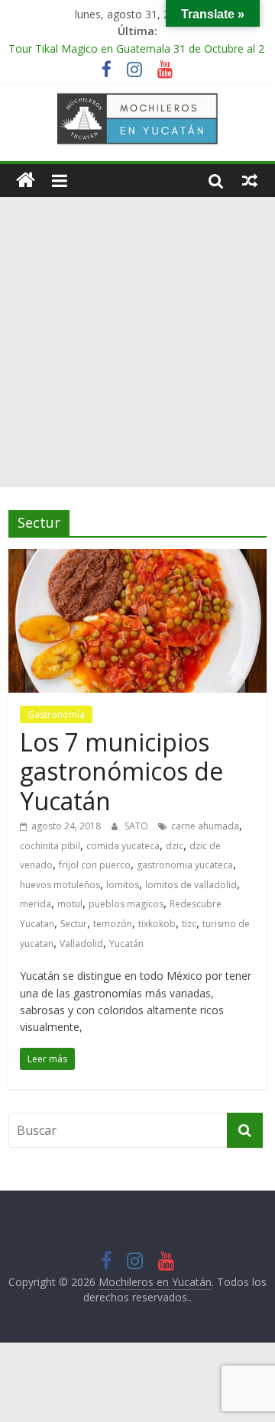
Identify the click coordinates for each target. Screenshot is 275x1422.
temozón (112, 923)
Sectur (73, 923)
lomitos (122, 884)
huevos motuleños (60, 884)
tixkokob (157, 923)
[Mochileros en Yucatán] (25, 180)
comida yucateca (123, 845)
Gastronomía (56, 714)
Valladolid (81, 943)
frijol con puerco (95, 864)
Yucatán (126, 943)
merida (35, 903)
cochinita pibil (50, 845)
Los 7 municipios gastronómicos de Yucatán (121, 771)
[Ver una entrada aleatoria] (250, 180)
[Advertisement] (137, 342)
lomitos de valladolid (191, 884)
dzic (174, 845)
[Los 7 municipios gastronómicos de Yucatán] (137, 558)
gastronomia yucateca (185, 864)
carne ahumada (205, 825)
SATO (137, 825)
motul (69, 903)
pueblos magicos (126, 903)
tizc (189, 923)
